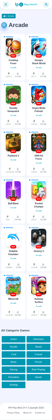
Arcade (13, 347)
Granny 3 (39, 251)
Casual (38, 354)
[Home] (5, 16)
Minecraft (13, 299)
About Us (27, 413)
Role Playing (38, 369)
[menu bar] (6, 4)
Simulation (13, 377)
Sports (38, 377)
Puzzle (38, 362)
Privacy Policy (13, 413)
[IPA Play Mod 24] (26, 4)
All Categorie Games (15, 330)
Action (13, 339)
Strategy (13, 385)
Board (38, 347)
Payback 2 (13, 155)
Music (14, 362)
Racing (13, 369)
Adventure (38, 339)
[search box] (46, 4)
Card (13, 354)
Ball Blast (13, 203)
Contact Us (40, 413)
